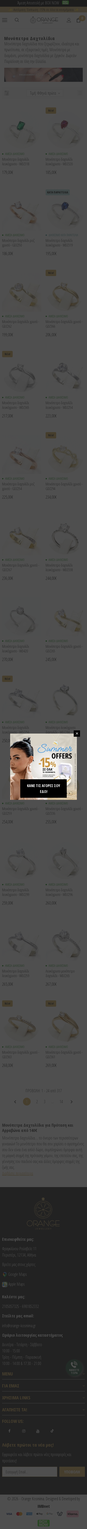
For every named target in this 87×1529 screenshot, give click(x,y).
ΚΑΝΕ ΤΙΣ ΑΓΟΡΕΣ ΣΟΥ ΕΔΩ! (43, 788)
